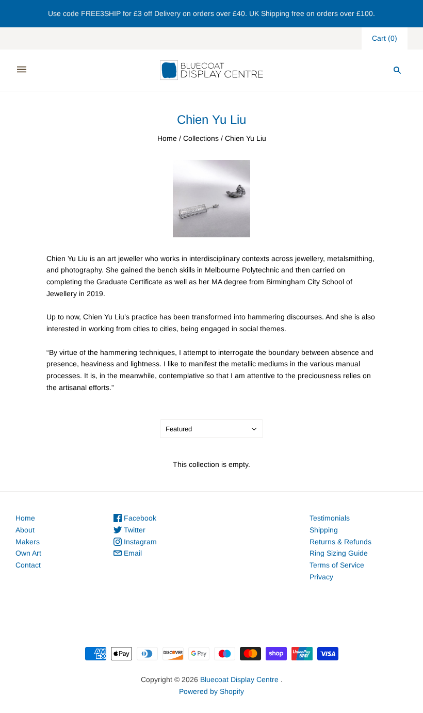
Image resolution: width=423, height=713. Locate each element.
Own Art (28, 553)
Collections (201, 138)
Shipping (324, 530)
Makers (27, 542)
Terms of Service (337, 565)
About (25, 530)
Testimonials (330, 518)
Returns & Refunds (340, 542)
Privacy (321, 577)
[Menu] (21, 69)
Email (132, 553)
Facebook (139, 518)
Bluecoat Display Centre (239, 679)
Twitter (133, 530)
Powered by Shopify (211, 691)
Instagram (139, 542)
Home (167, 138)
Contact (28, 565)
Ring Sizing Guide (339, 553)
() (384, 38)
